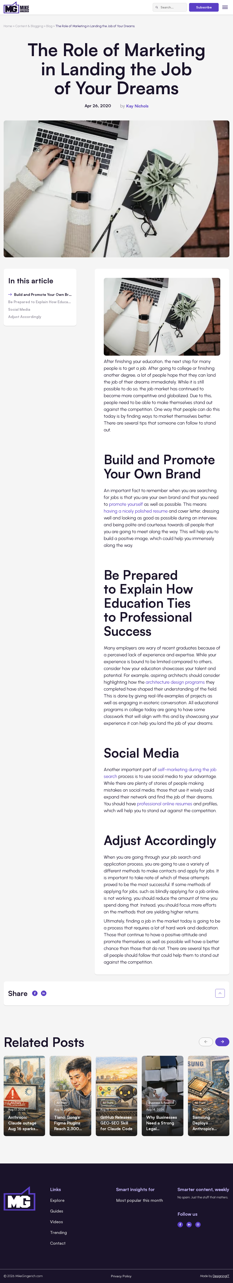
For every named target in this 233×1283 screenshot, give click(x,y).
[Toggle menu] (225, 7)
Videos (56, 1221)
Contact (58, 1243)
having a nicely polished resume (136, 511)
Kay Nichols (137, 105)
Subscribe (204, 7)
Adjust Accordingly (24, 317)
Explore (57, 1200)
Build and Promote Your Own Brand (43, 295)
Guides (56, 1210)
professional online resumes (164, 803)
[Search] (156, 7)
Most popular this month (139, 1200)
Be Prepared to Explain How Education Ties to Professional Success (40, 302)
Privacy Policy (121, 1276)
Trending (58, 1232)
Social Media (19, 310)
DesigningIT (221, 1276)
